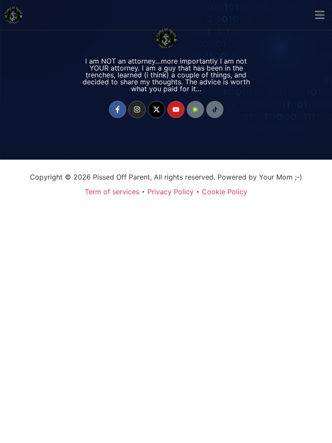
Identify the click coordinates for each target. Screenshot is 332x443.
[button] (320, 15)
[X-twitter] (156, 109)
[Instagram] (137, 109)
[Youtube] (176, 109)
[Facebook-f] (117, 109)
